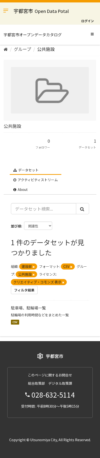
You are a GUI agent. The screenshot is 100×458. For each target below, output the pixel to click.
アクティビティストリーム (37, 179)
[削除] (34, 267)
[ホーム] (6, 49)
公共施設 (46, 49)
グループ (22, 49)
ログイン (87, 21)
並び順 (16, 226)
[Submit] (82, 208)
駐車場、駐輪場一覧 (28, 308)
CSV (14, 322)
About (22, 189)
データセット (28, 170)
